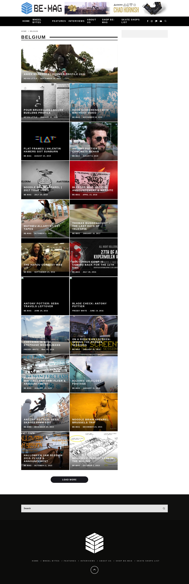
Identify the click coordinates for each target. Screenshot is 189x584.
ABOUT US (91, 21)
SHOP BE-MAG (108, 21)
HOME (26, 21)
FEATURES (59, 21)
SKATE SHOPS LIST (130, 21)
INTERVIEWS (77, 21)
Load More (69, 479)
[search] (164, 508)
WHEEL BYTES (37, 21)
